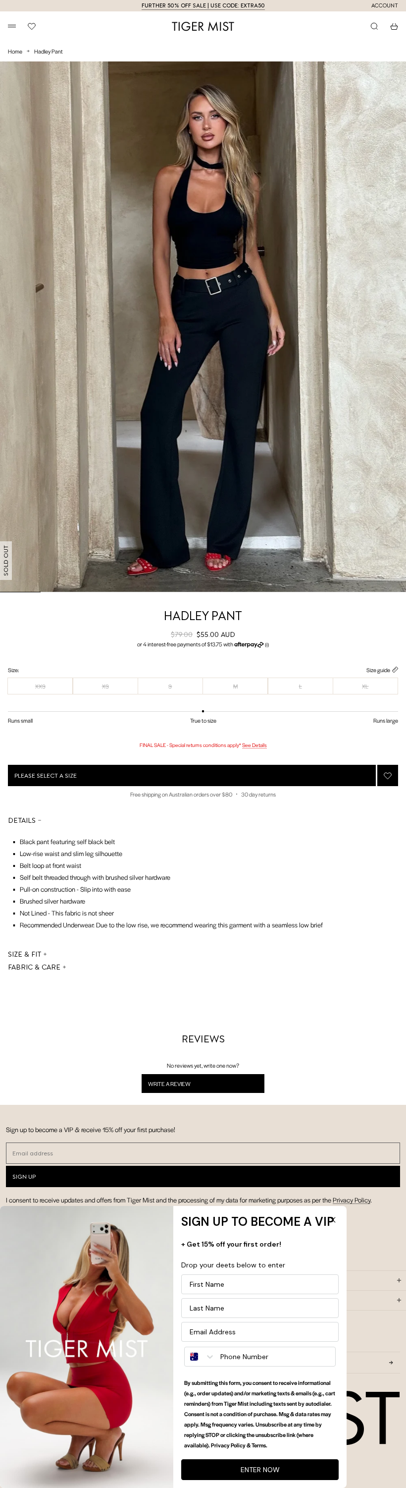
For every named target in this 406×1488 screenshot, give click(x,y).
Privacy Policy (351, 1199)
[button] (203, 644)
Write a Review (182, 1086)
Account (384, 5)
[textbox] (165, 883)
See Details (254, 744)
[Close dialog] (333, 1220)
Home (15, 51)
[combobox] (200, 1356)
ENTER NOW (260, 1469)
